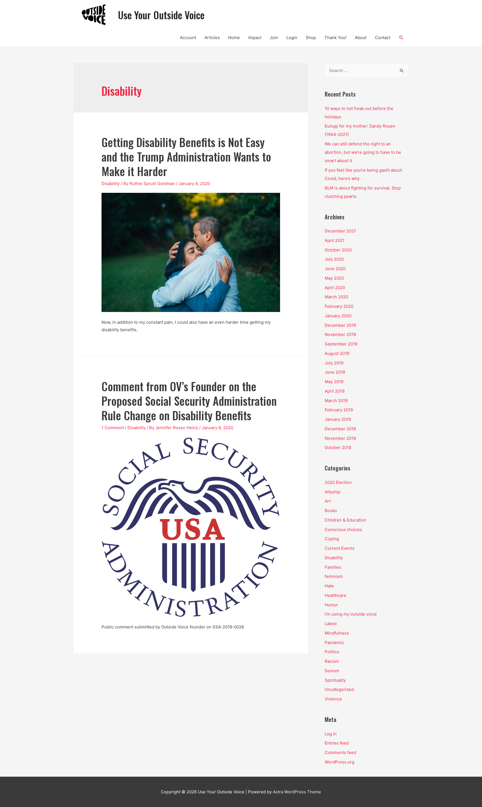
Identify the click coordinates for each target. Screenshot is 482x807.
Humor (331, 604)
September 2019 (341, 344)
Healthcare (335, 595)
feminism (334, 576)
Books (331, 510)
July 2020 (334, 259)
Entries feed (337, 743)
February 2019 (339, 409)
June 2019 (335, 372)
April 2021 (334, 240)
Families (333, 567)
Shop (311, 37)
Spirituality (335, 680)
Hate (329, 586)
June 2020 (335, 268)
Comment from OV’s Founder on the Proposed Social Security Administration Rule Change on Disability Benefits (189, 401)
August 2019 (337, 353)
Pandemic (334, 642)
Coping (332, 538)
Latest (331, 623)
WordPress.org (339, 762)
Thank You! (335, 37)
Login (291, 37)
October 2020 (338, 250)
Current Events (340, 548)
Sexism (332, 670)
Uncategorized (339, 689)
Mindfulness (337, 633)
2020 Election (338, 482)
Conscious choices (343, 529)
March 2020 (336, 296)
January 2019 (338, 419)
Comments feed (340, 752)
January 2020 (338, 315)
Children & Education (345, 520)
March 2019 (336, 400)
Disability (111, 183)
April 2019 (334, 391)
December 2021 (340, 231)
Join (274, 37)
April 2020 (335, 287)
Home (234, 37)
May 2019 (334, 381)
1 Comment (113, 427)
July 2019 (334, 363)
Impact (254, 37)
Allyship (332, 491)
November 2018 (340, 438)
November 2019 (340, 334)
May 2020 (334, 278)
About (361, 37)
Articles (212, 37)
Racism (332, 661)
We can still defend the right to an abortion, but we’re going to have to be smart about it (363, 152)
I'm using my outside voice (351, 614)
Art (328, 501)
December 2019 (340, 325)
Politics (332, 651)
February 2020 (339, 306)
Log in (331, 733)
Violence (333, 699)
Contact (382, 37)
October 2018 (338, 447)
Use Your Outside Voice (161, 15)
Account (188, 37)
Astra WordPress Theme (297, 791)
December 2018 (340, 428)
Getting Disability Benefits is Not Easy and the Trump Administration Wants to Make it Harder (186, 156)
